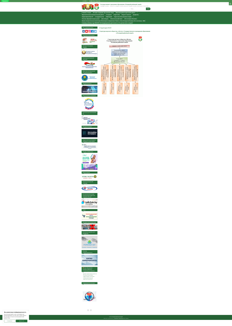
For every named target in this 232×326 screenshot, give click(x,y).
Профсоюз (135, 14)
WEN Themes (126, 318)
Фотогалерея (128, 18)
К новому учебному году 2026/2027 (90, 23)
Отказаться (9, 321)
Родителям (117, 14)
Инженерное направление (108, 21)
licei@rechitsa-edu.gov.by (94, 1)
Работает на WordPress (108, 318)
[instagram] (89, 32)
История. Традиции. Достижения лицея (103, 12)
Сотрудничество (99, 16)
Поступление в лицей (125, 16)
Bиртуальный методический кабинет (125, 12)
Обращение (109, 16)
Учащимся (109, 14)
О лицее (89, 12)
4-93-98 (84, 1)
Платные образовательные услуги (91, 18)
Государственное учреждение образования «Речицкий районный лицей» (121, 4)
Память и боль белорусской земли (124, 21)
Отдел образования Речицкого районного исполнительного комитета (89, 269)
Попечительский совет (116, 18)
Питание (134, 18)
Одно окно (117, 16)
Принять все (21, 321)
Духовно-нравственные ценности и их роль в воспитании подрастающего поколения (90, 275)
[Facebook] (92, 32)
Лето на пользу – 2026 (139, 21)
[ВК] (83, 32)
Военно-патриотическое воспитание (91, 21)
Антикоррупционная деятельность (109, 23)
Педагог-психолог (126, 14)
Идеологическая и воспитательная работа (93, 14)
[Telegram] (95, 32)
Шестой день (105, 18)
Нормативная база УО (87, 16)
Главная (84, 12)
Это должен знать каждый (125, 23)
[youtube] (86, 32)
